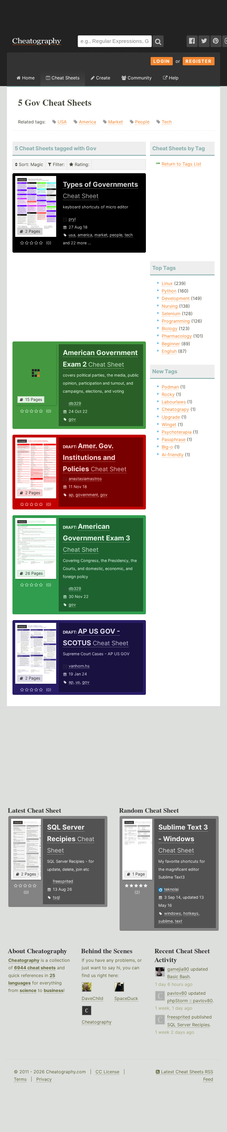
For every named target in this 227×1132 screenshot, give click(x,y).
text (178, 921)
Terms (20, 1079)
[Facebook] (192, 41)
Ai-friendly (173, 454)
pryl (72, 219)
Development (176, 298)
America (87, 122)
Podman (170, 387)
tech (129, 234)
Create (102, 78)
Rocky (168, 394)
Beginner (171, 343)
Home (28, 78)
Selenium (171, 313)
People (142, 122)
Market (115, 122)
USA (62, 122)
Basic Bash (178, 976)
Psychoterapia (177, 432)
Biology (169, 328)
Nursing (170, 306)
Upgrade (171, 417)
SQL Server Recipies (188, 1024)
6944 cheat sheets (35, 967)
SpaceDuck (126, 998)
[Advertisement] (113, 14)
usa (72, 234)
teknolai (171, 889)
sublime (165, 921)
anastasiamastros (85, 478)
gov (72, 419)
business (53, 990)
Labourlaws (174, 402)
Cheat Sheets (64, 78)
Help (173, 78)
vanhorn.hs (79, 666)
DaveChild (92, 998)
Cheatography (23, 960)
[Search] (158, 41)
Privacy (44, 1079)
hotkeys (190, 913)
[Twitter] (204, 41)
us (78, 682)
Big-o (167, 447)
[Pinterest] (215, 41)
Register (198, 61)
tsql (56, 897)
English (169, 351)
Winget (169, 424)
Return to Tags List (181, 164)
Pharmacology (177, 336)
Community (139, 78)
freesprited (63, 881)
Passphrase (173, 439)
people (116, 234)
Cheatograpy (175, 409)
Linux (167, 283)
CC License (107, 1071)
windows (172, 913)
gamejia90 (178, 969)
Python (169, 291)
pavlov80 (177, 993)
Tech (167, 122)
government (87, 494)
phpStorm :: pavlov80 (190, 1000)
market (100, 234)
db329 (75, 403)
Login (161, 61)
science (28, 990)
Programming (176, 321)
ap (71, 494)
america (85, 234)
